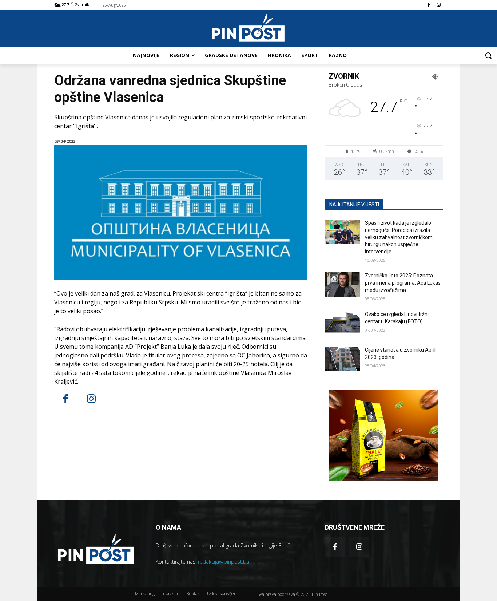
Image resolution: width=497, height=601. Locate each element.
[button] (488, 55)
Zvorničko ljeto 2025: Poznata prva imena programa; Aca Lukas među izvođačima (403, 283)
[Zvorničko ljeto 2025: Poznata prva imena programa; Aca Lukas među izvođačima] (342, 284)
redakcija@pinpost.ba (223, 561)
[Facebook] (428, 5)
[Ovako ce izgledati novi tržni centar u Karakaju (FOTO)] (342, 323)
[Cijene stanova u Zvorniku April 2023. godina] (342, 359)
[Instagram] (438, 5)
